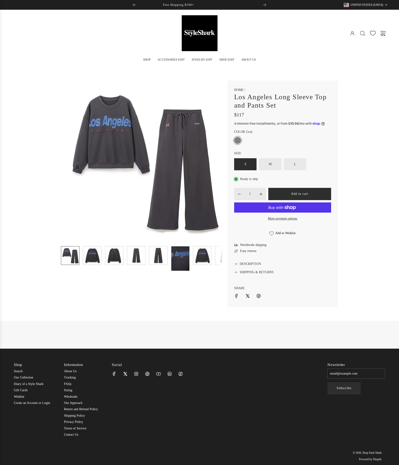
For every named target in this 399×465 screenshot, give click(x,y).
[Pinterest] (147, 374)
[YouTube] (158, 374)
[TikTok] (180, 374)
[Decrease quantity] (239, 194)
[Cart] (383, 33)
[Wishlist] (373, 33)
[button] (72, 161)
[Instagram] (136, 374)
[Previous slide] (134, 5)
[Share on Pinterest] (259, 297)
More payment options (282, 218)
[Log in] (352, 33)
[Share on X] (247, 297)
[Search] (362, 33)
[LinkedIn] (169, 374)
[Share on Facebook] (236, 297)
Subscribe (344, 388)
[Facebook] (114, 374)
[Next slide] (264, 5)
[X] (125, 374)
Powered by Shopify (370, 459)
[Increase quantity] (261, 194)
